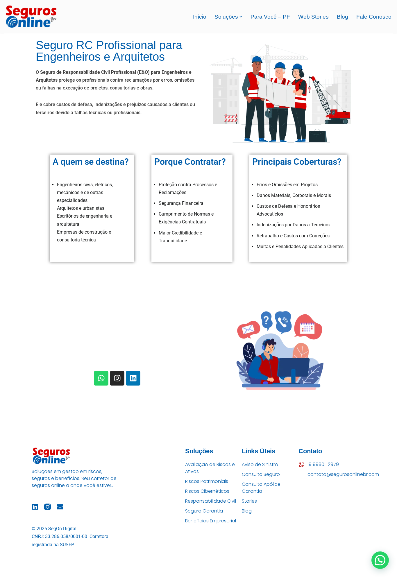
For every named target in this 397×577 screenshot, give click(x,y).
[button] (240, 16)
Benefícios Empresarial (210, 520)
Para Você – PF (270, 17)
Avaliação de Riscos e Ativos (210, 468)
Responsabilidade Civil (210, 501)
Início (199, 17)
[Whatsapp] (101, 378)
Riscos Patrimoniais (206, 481)
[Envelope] (60, 506)
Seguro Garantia (204, 511)
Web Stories (313, 17)
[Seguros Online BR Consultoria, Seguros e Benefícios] (30, 16)
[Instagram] (117, 378)
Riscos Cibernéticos (207, 491)
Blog (342, 17)
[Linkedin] (133, 378)
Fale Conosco (373, 17)
